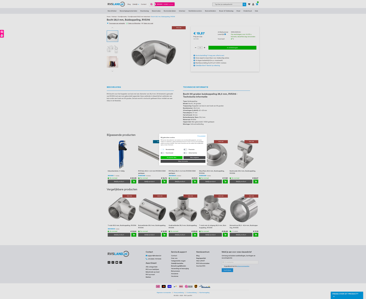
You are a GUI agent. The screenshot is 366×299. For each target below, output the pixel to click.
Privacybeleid (201, 136)
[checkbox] (185, 149)
